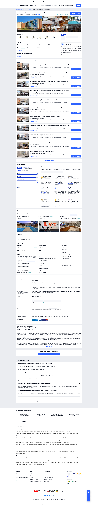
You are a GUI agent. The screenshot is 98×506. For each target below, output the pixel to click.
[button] (56, 1)
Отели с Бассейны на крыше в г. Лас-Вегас (36, 451)
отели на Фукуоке (54, 460)
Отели (18, 1)
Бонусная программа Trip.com (49, 475)
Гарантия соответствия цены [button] (64, 14)
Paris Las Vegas (66, 433)
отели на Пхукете (47, 460)
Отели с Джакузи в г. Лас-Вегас (21, 451)
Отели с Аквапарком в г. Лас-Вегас (67, 451)
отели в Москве (72, 460)
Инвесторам (46, 473)
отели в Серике (26, 457)
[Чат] (88, 499)
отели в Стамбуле (19, 457)
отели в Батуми (69, 462)
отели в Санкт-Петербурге (63, 460)
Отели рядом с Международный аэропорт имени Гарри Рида (40, 444)
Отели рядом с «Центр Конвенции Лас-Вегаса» (24, 437)
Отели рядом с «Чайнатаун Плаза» (22, 444)
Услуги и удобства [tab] (33, 60)
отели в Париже (77, 457)
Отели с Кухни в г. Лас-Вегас (21, 453)
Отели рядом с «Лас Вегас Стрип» (62, 437)
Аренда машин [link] (51, 1)
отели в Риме (33, 460)
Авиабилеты (13, 1)
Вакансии (31, 477)
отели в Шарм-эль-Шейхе (62, 457)
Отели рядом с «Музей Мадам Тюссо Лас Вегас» (25, 442)
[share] (88, 496)
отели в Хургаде (70, 457)
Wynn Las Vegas (59, 433)
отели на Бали (45, 464)
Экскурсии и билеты (42, 1)
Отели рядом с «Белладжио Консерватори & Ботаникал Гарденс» (58, 442)
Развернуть (19, 56)
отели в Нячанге (39, 464)
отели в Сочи (18, 462)
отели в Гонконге (76, 462)
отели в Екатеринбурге (61, 462)
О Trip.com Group (33, 483)
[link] (74, 2)
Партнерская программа (48, 477)
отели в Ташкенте (32, 464)
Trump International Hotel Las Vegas (22, 431)
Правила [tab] (41, 60)
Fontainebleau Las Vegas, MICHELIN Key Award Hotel (39, 431)
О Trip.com (32, 473)
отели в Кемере (33, 457)
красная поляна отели (52, 462)
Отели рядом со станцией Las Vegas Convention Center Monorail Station (65, 444)
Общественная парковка (65, 214)
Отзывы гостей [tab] (25, 60)
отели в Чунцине (40, 460)
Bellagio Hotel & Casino (54, 431)
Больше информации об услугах (22, 477)
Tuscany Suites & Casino (73, 433)
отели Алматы (18, 464)
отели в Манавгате (53, 457)
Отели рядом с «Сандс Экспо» (39, 442)
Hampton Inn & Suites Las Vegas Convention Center (32, 13)
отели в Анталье (46, 457)
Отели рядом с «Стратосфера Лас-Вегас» (43, 440)
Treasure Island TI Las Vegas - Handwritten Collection (25, 433)
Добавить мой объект (48, 479)
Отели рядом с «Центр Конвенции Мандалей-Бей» (61, 440)
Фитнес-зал (42, 214)
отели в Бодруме (25, 464)
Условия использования (34, 479)
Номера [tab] (18, 60)
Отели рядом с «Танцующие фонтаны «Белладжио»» (25, 440)
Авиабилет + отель (25, 1)
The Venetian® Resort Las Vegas (64, 431)
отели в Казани (44, 462)
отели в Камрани (27, 460)
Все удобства (19, 50)
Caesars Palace (38, 433)
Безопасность (46, 481)
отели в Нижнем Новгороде (36, 462)
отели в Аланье (39, 457)
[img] (29, 24)
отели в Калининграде (26, 462)
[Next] (80, 226)
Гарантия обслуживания (20, 475)
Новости (31, 475)
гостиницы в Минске (19, 460)
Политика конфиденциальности (35, 481)
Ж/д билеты (33, 1)
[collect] (88, 492)
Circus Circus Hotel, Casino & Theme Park (49, 433)
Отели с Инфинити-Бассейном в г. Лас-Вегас (53, 451)
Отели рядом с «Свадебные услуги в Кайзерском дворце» (44, 437)
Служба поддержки (19, 473)
